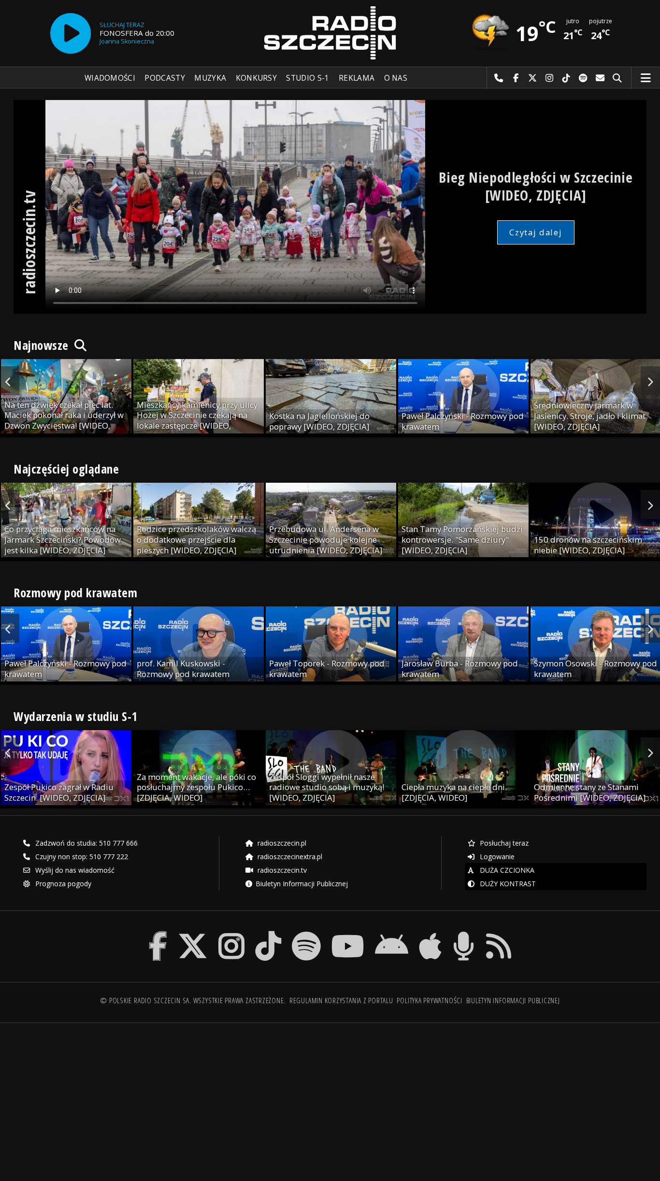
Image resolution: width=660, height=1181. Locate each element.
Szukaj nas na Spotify (583, 78)
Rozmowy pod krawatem (75, 592)
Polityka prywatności (429, 1000)
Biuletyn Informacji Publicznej (302, 883)
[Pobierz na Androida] (392, 933)
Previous (9, 380)
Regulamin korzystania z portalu (341, 1000)
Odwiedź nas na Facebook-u (515, 78)
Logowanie (496, 856)
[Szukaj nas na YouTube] (348, 933)
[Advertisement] (91, 1097)
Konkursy (256, 78)
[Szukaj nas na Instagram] (231, 933)
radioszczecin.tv (281, 870)
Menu (646, 78)
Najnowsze (43, 345)
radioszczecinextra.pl (289, 856)
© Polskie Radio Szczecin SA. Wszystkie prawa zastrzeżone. (193, 1000)
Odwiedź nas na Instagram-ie (549, 78)
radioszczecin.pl (281, 843)
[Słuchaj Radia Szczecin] (70, 33)
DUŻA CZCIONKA (506, 870)
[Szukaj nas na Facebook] (158, 933)
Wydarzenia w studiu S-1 (76, 716)
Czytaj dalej (535, 232)
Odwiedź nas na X (532, 78)
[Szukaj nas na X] (192, 933)
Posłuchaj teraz (503, 843)
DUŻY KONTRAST (507, 883)
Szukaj (617, 78)
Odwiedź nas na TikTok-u (566, 78)
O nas (396, 78)
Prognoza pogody (62, 883)
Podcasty (164, 78)
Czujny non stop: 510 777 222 (80, 856)
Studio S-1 (307, 78)
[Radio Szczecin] (330, 33)
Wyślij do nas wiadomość (600, 78)
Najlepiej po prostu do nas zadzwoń (498, 78)
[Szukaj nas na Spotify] (306, 933)
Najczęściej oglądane (66, 469)
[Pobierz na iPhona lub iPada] (430, 933)
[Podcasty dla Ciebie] (463, 933)
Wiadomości (110, 78)
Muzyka (210, 78)
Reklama (356, 78)
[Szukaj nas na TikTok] (268, 933)
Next (650, 380)
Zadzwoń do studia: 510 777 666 (85, 843)
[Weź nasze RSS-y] (498, 933)
